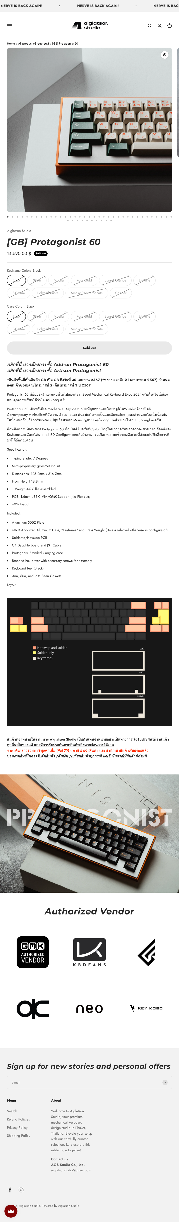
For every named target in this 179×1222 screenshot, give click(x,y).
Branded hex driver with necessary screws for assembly (52, 560)
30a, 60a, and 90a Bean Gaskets (36, 575)
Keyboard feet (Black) (28, 568)
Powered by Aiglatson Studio (60, 1206)
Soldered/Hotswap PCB (29, 537)
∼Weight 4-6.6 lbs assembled (34, 488)
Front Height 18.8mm (27, 481)
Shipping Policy (18, 1135)
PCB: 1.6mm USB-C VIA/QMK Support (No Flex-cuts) (51, 496)
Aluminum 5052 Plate (28, 522)
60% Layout (20, 504)
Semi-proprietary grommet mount (36, 465)
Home (11, 43)
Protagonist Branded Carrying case (37, 552)
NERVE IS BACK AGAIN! (78, 5)
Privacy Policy (17, 1127)
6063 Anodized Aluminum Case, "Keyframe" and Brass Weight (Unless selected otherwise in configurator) (90, 530)
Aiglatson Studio (19, 230)
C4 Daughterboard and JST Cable (36, 545)
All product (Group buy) (33, 43)
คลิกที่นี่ (14, 364)
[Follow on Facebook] (10, 1190)
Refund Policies (18, 1119)
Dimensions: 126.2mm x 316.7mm (37, 473)
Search (12, 1111)
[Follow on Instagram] (21, 1190)
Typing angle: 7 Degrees (30, 458)
